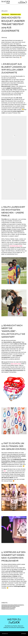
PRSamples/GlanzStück (8, 608)
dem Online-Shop (16, 363)
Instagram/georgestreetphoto (10, 606)
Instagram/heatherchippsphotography (12, 605)
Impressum (23, 633)
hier (5, 471)
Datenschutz (5, 633)
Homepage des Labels (15, 246)
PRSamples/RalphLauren (8, 607)
